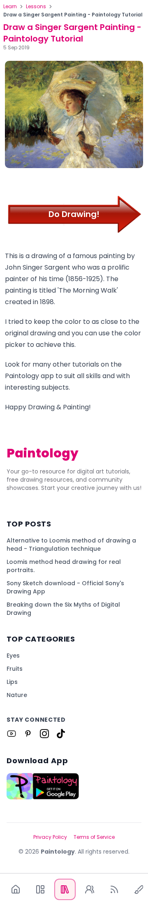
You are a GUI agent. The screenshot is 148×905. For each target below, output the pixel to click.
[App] (40, 889)
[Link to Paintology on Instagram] (44, 734)
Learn (10, 6)
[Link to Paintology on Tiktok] (61, 734)
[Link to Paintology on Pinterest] (28, 734)
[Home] (15, 889)
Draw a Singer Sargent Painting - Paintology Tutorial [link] (73, 15)
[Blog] (114, 889)
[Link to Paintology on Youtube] (11, 734)
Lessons (36, 6)
